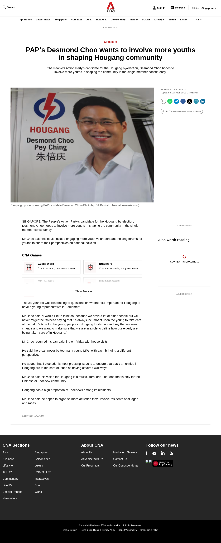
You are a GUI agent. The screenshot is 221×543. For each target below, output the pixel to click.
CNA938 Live (43, 472)
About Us (87, 452)
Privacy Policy (108, 530)
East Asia (101, 19)
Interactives (42, 478)
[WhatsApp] (169, 102)
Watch (172, 19)
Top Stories (25, 19)
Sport (38, 485)
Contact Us (120, 459)
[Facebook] (183, 102)
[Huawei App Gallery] (163, 463)
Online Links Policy (149, 530)
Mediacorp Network (125, 452)
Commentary (118, 19)
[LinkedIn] (202, 102)
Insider (134, 19)
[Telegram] (176, 102)
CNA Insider (42, 459)
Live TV (7, 485)
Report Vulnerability (127, 530)
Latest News (43, 19)
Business (8, 459)
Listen (184, 19)
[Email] (196, 102)
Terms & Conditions (89, 530)
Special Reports (12, 491)
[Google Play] (147, 463)
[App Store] (150, 463)
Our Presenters (90, 465)
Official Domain (70, 530)
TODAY (146, 19)
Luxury (39, 465)
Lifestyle (159, 19)
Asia (89, 19)
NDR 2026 (76, 19)
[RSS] (171, 453)
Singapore (61, 19)
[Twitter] (189, 102)
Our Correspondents (125, 465)
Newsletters (10, 498)
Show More (82, 291)
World (38, 491)
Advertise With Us (92, 459)
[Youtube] (154, 453)
